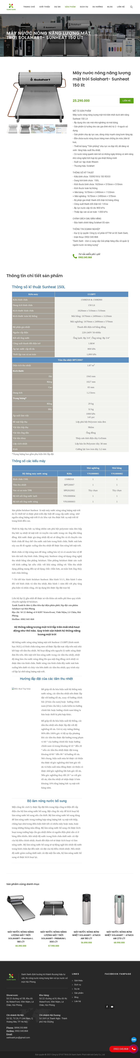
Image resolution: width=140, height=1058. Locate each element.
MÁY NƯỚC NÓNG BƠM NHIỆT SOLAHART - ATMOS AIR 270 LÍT (119, 935)
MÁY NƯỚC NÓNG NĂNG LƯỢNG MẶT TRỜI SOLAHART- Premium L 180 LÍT (21, 936)
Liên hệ (127, 101)
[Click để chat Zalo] (133, 1039)
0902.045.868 (85, 257)
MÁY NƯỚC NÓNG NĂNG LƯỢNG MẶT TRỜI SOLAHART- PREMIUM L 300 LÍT (53, 936)
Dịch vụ (77, 984)
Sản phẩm (62, 35)
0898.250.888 (20, 1027)
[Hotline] (133, 1049)
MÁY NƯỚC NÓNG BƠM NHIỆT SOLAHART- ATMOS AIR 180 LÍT (86, 935)
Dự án (77, 989)
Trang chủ (29, 7)
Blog (76, 997)
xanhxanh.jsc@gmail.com (18, 1037)
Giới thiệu (78, 980)
